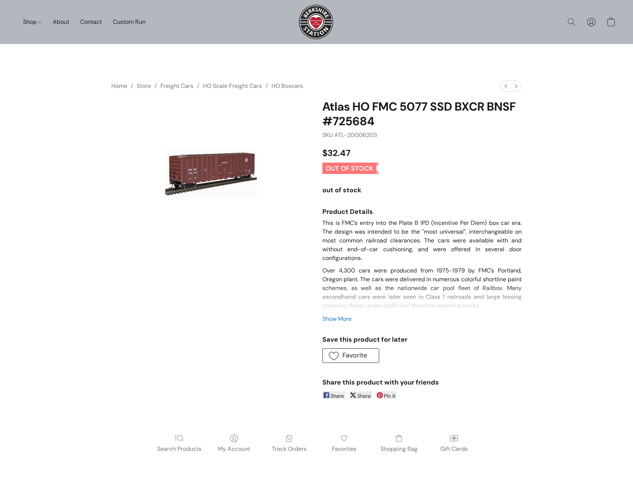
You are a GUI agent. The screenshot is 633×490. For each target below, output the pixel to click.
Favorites (344, 449)
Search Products (179, 449)
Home (119, 86)
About (61, 22)
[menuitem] (506, 86)
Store (144, 86)
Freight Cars (176, 86)
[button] (316, 22)
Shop (30, 22)
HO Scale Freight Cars (232, 86)
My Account (234, 449)
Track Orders (289, 449)
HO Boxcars (287, 86)
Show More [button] (337, 319)
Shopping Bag (399, 449)
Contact (91, 22)
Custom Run (129, 22)
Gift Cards (454, 449)
